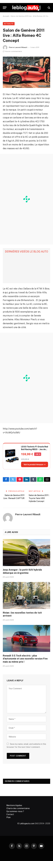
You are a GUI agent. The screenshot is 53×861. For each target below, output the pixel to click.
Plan (8, 817)
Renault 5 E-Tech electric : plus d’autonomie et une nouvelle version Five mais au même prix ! (25, 658)
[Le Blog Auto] (26, 7)
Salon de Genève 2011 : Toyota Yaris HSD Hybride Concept (39, 498)
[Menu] (5, 7)
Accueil (6, 16)
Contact (10, 814)
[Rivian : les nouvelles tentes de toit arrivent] (26, 595)
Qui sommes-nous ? (15, 811)
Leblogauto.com (27, 823)
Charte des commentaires (18, 808)
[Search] (48, 7)
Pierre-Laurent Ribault (18, 47)
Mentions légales (14, 805)
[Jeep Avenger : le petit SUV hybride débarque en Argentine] (26, 552)
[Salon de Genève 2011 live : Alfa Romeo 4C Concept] (26, 72)
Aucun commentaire (13, 51)
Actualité (8, 24)
